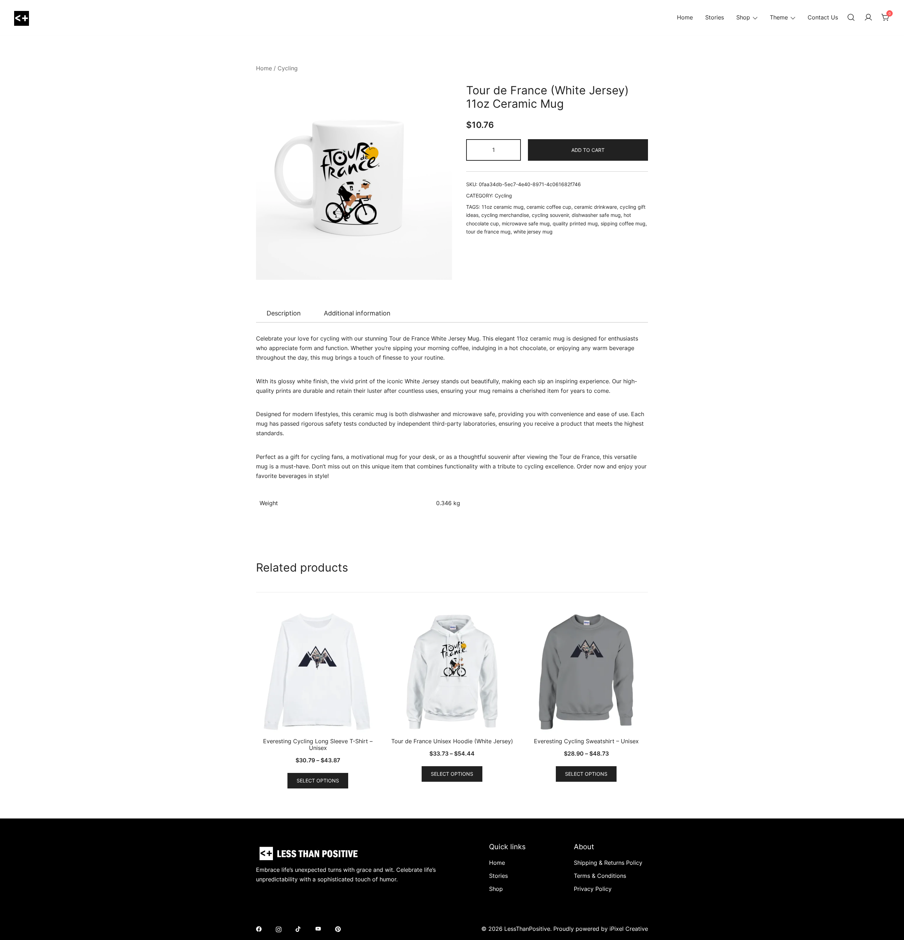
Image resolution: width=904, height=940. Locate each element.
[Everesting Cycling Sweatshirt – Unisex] (586, 672)
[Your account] (868, 17)
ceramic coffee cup (549, 207)
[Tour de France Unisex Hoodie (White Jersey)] (452, 672)
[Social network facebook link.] (259, 928)
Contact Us (823, 17)
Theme (779, 17)
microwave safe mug (526, 223)
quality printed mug (575, 223)
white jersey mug (533, 232)
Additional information (357, 313)
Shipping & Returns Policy (608, 862)
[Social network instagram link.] (278, 928)
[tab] (283, 313)
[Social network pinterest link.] (338, 928)
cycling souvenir (550, 215)
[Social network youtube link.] (318, 928)
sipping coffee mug (623, 223)
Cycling (288, 68)
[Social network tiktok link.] (298, 928)
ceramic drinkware (595, 207)
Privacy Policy (593, 888)
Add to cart (588, 150)
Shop (743, 17)
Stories (714, 17)
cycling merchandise (505, 215)
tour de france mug (488, 232)
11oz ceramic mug (503, 207)
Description (284, 313)
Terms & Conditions (600, 875)
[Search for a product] (851, 18)
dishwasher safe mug (596, 215)
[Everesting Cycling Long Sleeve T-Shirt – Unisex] (318, 672)
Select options (318, 781)
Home (685, 17)
